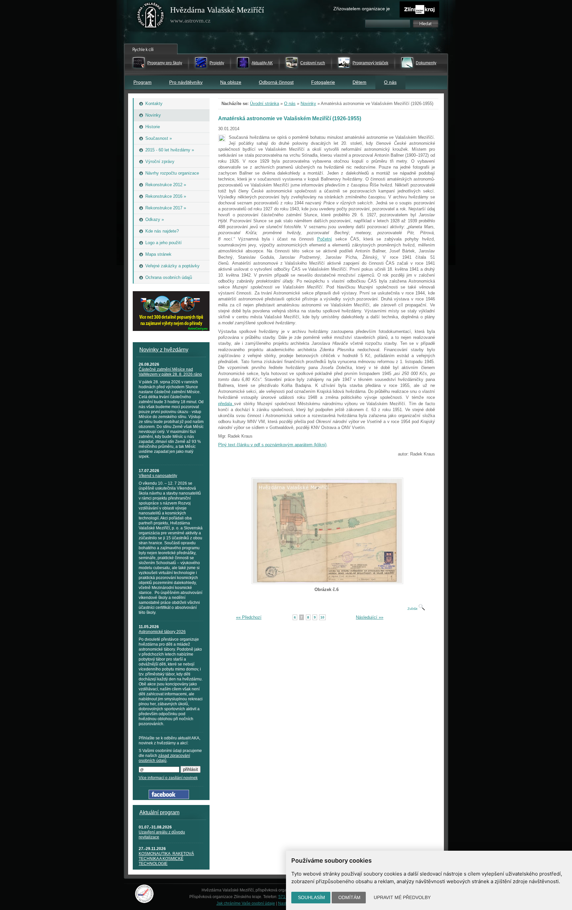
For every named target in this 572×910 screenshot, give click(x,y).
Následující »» (369, 617)
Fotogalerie (323, 82)
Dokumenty (426, 63)
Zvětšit (412, 609)
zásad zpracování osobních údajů (164, 758)
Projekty (217, 63)
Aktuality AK (262, 63)
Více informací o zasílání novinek (168, 778)
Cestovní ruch (312, 63)
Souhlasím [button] (311, 897)
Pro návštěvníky (186, 82)
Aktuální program (159, 812)
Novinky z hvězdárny (163, 349)
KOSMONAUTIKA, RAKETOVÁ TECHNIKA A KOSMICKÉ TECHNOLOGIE (166, 858)
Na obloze (230, 82)
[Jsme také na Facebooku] (169, 797)
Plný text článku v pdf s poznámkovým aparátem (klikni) (272, 444)
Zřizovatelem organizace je (361, 8)
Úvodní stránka (264, 103)
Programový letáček (370, 63)
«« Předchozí (249, 617)
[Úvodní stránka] (150, 16)
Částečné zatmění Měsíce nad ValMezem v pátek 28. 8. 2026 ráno (170, 372)
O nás (390, 82)
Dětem (359, 82)
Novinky (308, 103)
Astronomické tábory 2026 (162, 631)
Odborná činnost (276, 82)
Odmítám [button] (349, 897)
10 (322, 617)
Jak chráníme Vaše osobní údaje (245, 903)
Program (142, 82)
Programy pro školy (164, 63)
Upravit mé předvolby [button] (402, 897)
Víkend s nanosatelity (158, 475)
